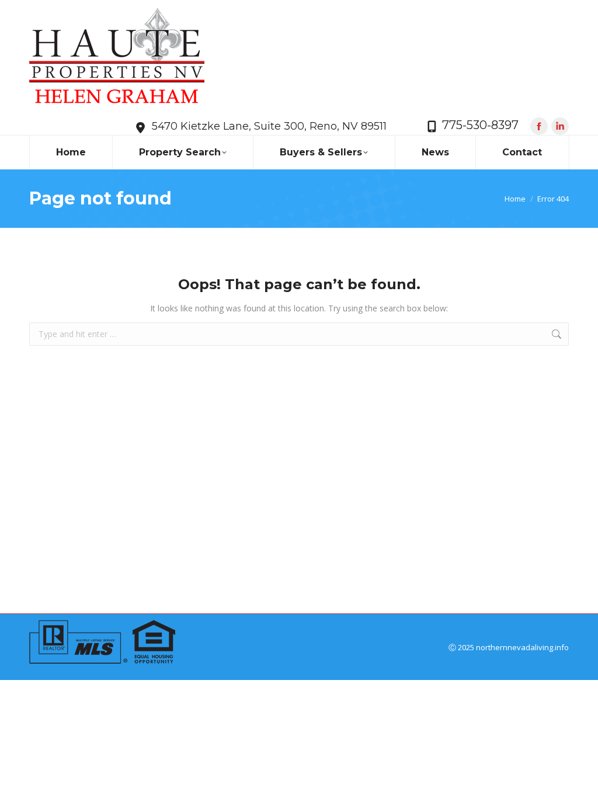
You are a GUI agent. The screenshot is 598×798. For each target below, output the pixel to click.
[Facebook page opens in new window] (539, 126)
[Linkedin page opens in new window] (560, 126)
